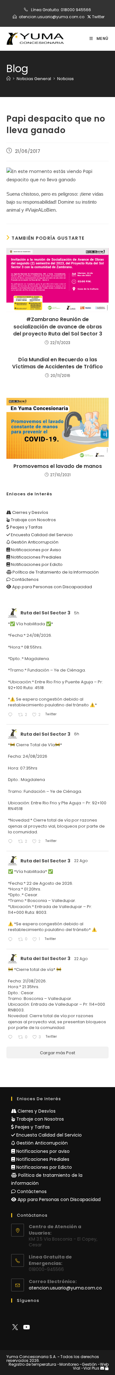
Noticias (65, 79)
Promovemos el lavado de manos (57, 466)
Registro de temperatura (32, 1364)
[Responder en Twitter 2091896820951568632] (11, 715)
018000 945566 (76, 9)
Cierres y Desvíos (29, 512)
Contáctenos (25, 579)
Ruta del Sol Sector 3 (45, 613)
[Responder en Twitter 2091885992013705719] (11, 842)
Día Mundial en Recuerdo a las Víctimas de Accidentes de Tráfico (57, 363)
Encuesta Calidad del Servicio (41, 535)
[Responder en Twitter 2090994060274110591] (11, 1037)
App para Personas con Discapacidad (51, 587)
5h (77, 613)
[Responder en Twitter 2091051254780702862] (11, 939)
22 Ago (81, 860)
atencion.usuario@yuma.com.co (51, 16)
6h (77, 734)
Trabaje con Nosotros (33, 520)
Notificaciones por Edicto (36, 564)
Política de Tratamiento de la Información (55, 572)
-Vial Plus (90, 1368)
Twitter (97, 16)
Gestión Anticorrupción (34, 542)
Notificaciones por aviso (42, 1151)
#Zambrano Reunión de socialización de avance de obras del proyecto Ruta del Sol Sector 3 (57, 326)
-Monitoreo (68, 1364)
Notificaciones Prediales (35, 557)
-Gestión (88, 1364)
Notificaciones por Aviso (35, 550)
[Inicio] (8, 79)
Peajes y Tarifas (25, 527)
